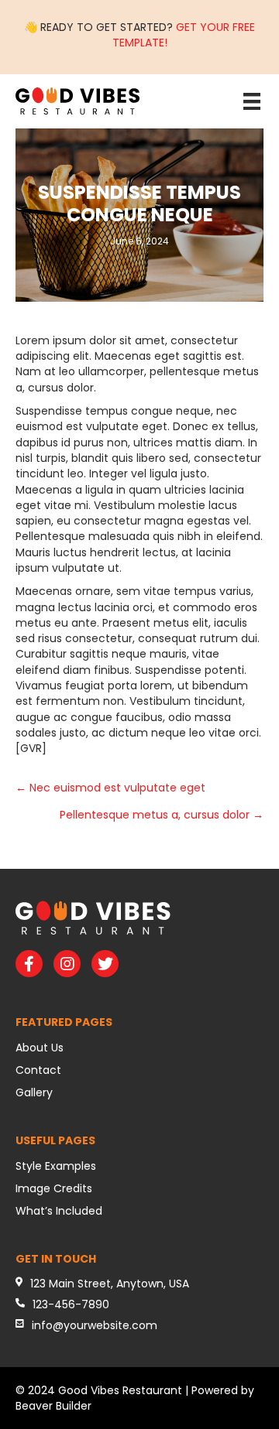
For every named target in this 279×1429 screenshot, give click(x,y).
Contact (38, 1070)
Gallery (34, 1092)
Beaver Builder (53, 1406)
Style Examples (56, 1166)
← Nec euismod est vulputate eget (110, 787)
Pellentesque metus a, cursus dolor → (162, 814)
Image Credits (54, 1188)
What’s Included (59, 1211)
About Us (40, 1047)
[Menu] (251, 101)
